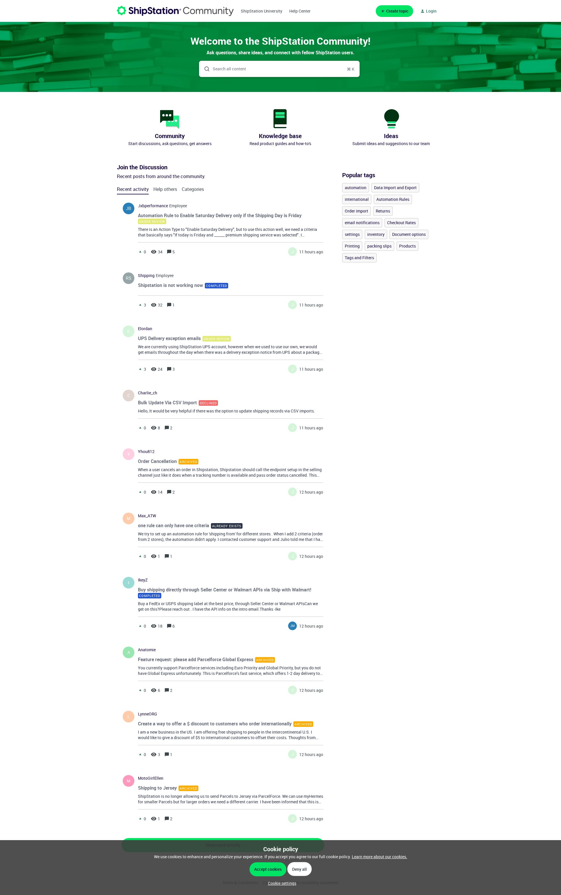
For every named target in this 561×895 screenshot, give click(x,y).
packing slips (379, 246)
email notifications (362, 222)
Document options (409, 234)
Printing (352, 246)
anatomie (147, 650)
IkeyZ (143, 580)
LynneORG (147, 714)
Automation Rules (392, 199)
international (357, 199)
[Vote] (140, 251)
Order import (356, 211)
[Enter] (204, 69)
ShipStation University (261, 11)
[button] (280, 883)
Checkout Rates (401, 222)
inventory (376, 234)
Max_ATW (147, 516)
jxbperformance (153, 206)
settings (352, 234)
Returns (383, 211)
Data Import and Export (395, 187)
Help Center (300, 11)
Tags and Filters (359, 257)
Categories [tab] (193, 189)
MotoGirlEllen (150, 778)
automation (355, 187)
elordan (145, 329)
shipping (146, 276)
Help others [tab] (165, 189)
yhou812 (146, 452)
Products (407, 246)
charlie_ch (147, 393)
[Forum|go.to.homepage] (175, 11)
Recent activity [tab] (133, 189)
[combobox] (279, 69)
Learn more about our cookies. (379, 856)
